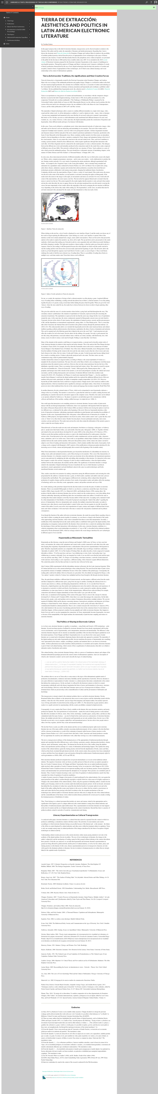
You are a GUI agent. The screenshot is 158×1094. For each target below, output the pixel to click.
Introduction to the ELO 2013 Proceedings (16, 30)
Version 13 (45, 1075)
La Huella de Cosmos (91, 89)
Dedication (10, 23)
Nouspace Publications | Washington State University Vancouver (57, 1071)
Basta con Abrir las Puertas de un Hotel (65, 91)
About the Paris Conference (15, 26)
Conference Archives (13, 40)
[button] (151, 2)
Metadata (73, 1075)
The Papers (10, 34)
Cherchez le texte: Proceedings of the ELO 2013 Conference (34, 2)
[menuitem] (2, 2)
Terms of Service (63, 1077)
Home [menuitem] (8, 17)
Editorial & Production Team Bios (17, 37)
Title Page (10, 21)
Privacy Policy (71, 1077)
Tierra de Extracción (63, 53)
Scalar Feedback (79, 1077)
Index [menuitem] (7, 43)
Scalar (53, 1077)
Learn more (41, 7)
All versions (67, 1075)
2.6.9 (57, 1077)
